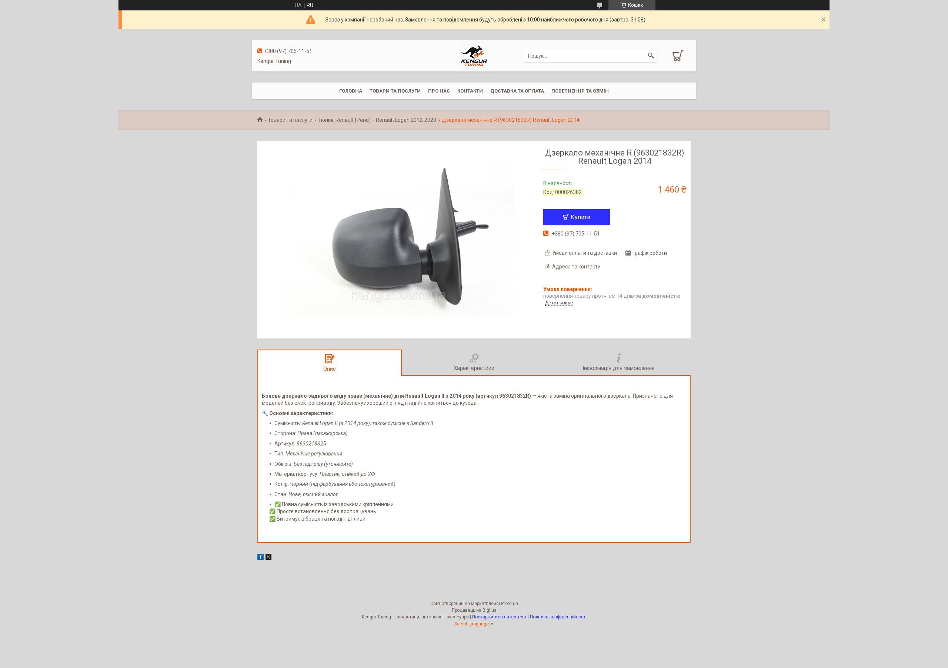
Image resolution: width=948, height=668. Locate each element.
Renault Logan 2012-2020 (406, 120)
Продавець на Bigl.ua (474, 610)
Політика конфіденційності (558, 616)
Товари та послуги (395, 91)
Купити (580, 217)
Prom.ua (509, 603)
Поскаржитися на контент (499, 616)
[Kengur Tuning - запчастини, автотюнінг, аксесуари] (474, 55)
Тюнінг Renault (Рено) (344, 120)
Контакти (470, 91)
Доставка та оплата (517, 91)
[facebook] (260, 558)
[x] (268, 558)
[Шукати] (651, 56)
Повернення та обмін (580, 91)
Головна (350, 91)
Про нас (439, 91)
